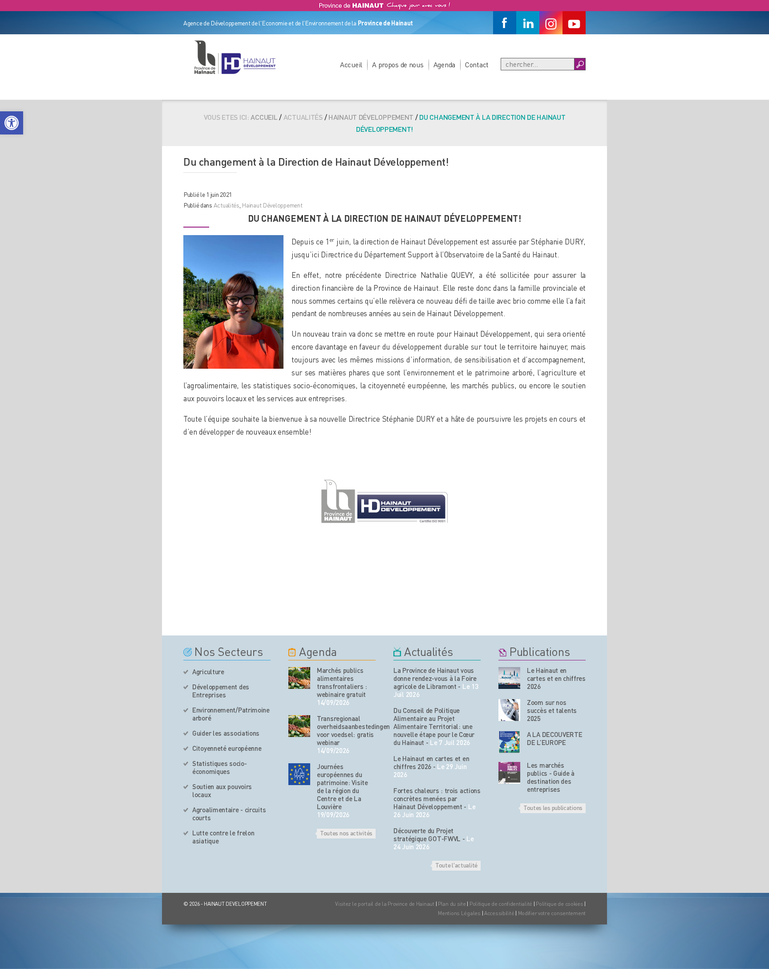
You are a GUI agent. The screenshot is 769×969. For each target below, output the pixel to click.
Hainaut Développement (370, 117)
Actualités (226, 205)
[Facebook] (504, 22)
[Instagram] (551, 22)
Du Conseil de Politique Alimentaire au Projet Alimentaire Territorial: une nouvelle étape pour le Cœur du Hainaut (433, 726)
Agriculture (208, 671)
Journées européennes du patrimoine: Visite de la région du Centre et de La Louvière (342, 786)
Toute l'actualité (456, 865)
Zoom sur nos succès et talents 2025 (552, 710)
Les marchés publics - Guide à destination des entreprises (551, 777)
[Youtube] (574, 22)
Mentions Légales (459, 913)
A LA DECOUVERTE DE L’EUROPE (555, 738)
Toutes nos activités (346, 833)
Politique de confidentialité (501, 903)
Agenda (444, 64)
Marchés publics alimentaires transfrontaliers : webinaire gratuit (342, 682)
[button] (11, 122)
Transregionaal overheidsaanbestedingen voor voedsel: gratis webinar (346, 730)
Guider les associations (225, 733)
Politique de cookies (559, 903)
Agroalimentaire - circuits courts (229, 813)
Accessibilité (499, 913)
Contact (477, 64)
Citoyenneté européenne (226, 748)
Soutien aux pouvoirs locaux (222, 790)
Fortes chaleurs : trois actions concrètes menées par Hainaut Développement (437, 798)
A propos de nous (398, 64)
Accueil (351, 64)
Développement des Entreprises (220, 690)
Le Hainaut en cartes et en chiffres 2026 (431, 762)
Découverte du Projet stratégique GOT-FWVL (427, 834)
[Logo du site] (234, 57)
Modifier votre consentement (552, 913)
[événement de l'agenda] (299, 678)
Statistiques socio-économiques (219, 767)
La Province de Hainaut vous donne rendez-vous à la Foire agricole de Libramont (435, 678)
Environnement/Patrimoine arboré (231, 713)
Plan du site (452, 903)
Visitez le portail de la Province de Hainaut (384, 903)
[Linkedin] (527, 22)
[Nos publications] (509, 678)
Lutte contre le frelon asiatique (223, 836)
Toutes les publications (553, 807)
